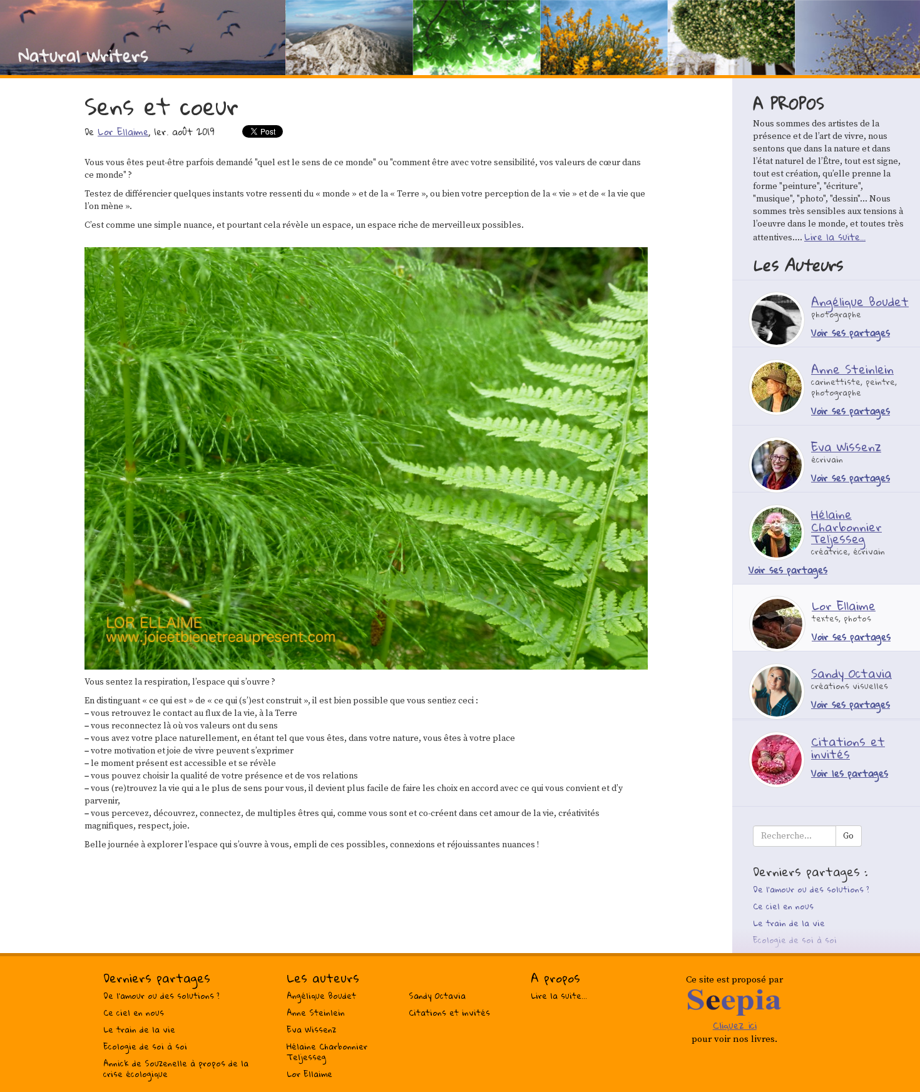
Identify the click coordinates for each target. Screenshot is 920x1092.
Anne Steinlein (316, 1012)
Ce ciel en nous (783, 906)
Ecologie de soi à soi (795, 939)
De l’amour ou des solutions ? (811, 889)
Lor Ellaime (123, 131)
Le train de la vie (789, 923)
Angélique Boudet (321, 995)
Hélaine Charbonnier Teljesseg (327, 1051)
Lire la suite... (835, 236)
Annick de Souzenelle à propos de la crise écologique (175, 1068)
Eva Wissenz (311, 1029)
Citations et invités (449, 1012)
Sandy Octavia (437, 995)
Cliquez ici (735, 1025)
